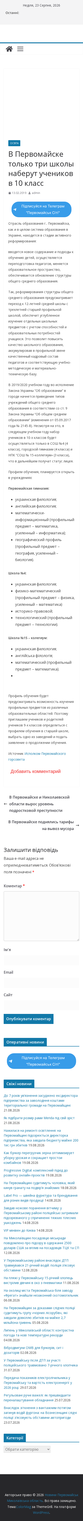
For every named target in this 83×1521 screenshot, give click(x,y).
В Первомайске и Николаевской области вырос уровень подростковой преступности (39, 804)
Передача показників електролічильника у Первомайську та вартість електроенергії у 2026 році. (38, 1382)
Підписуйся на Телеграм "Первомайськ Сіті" (43, 209)
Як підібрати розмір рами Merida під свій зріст (39, 1118)
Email (8, 972)
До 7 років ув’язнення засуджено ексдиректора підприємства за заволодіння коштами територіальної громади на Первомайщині (41, 1100)
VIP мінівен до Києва (20, 1230)
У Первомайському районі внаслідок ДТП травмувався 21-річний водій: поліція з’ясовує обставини (39, 1265)
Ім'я (7, 949)
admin (36, 193)
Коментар (14, 885)
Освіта (14, 143)
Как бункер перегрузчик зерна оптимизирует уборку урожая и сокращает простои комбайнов (39, 1158)
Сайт (8, 994)
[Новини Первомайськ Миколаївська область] (9, 48)
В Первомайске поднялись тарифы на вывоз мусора (41, 825)
